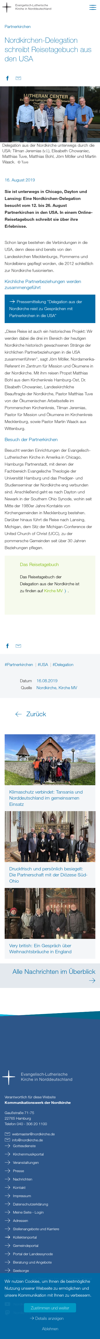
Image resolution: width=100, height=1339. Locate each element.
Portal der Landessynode (32, 1254)
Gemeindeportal (25, 1245)
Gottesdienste (24, 1146)
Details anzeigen (49, 1318)
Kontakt (19, 1187)
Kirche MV (53, 590)
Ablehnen (50, 1328)
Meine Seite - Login (28, 1212)
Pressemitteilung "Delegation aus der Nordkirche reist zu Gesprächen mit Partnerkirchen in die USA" (45, 308)
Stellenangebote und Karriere (35, 1229)
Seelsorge (20, 1270)
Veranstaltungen (25, 1162)
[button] (93, 8)
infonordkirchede (27, 1140)
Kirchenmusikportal (28, 1154)
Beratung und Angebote (32, 1262)
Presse (18, 1171)
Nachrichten (22, 1179)
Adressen (20, 1220)
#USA (43, 664)
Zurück (36, 714)
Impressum (21, 1196)
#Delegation (63, 664)
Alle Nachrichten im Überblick (54, 971)
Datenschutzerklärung (30, 1204)
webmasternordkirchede (33, 1134)
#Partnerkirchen (19, 664)
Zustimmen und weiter (50, 1307)
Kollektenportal (24, 1237)
